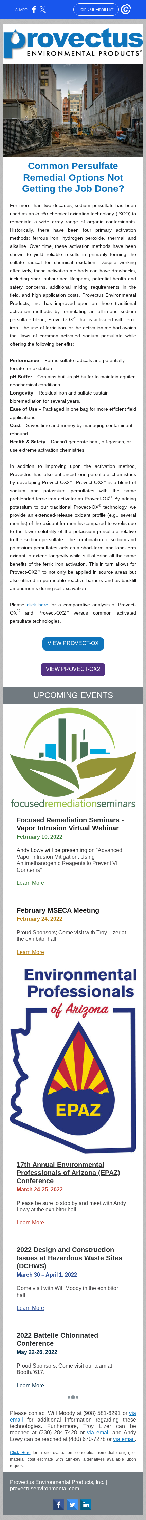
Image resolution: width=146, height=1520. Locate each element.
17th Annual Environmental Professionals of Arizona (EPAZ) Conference (68, 1173)
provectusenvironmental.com (44, 1488)
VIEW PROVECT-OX (73, 643)
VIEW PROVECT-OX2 (73, 669)
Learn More (30, 883)
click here (37, 604)
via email (98, 1432)
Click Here (20, 1452)
